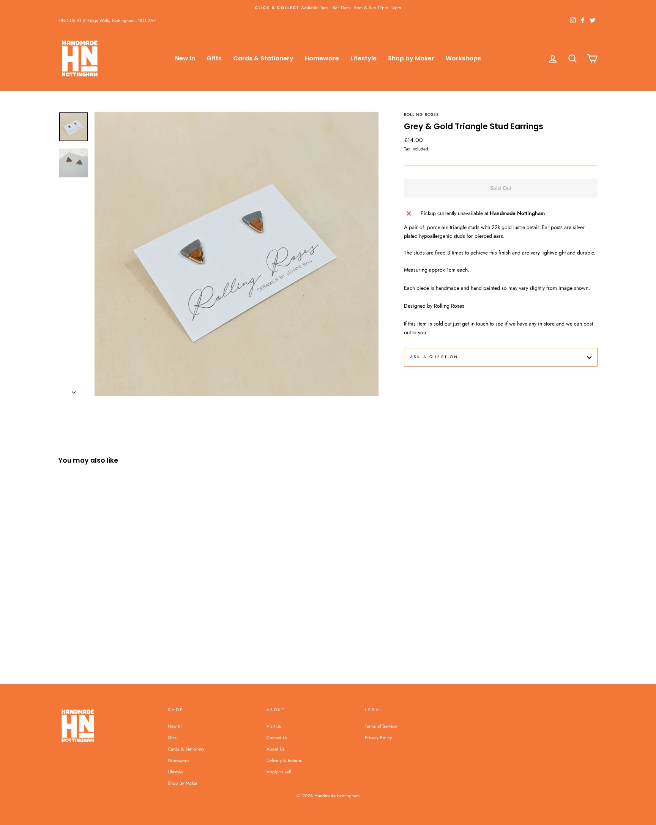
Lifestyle (363, 58)
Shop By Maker (182, 783)
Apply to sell (278, 771)
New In (185, 58)
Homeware (322, 58)
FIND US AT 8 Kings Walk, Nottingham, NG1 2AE (107, 20)
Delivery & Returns (284, 760)
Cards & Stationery (263, 58)
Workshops (463, 58)
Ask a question (434, 357)
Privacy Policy (378, 737)
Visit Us (273, 726)
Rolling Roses (421, 114)
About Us (275, 749)
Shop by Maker (411, 58)
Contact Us (276, 737)
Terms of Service (381, 726)
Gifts (214, 58)
